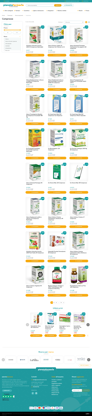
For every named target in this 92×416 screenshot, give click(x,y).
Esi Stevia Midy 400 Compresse (78, 183)
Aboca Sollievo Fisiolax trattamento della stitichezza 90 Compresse (78, 253)
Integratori (51, 10)
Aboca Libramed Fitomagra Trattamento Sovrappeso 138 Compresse (78, 47)
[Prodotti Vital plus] (69, 359)
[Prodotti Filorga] (58, 359)
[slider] (4, 30)
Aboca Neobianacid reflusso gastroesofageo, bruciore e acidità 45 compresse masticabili (55, 82)
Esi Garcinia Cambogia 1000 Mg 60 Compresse (78, 149)
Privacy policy (55, 391)
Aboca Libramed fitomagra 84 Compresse (34, 183)
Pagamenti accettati (57, 383)
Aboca (6, 39)
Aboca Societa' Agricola (11, 41)
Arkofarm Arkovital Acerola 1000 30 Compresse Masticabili (34, 46)
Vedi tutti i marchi (84, 365)
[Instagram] (36, 393)
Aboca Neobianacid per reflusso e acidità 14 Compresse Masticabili (35, 81)
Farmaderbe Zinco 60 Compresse (36, 326)
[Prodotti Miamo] (46, 359)
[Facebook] (32, 393)
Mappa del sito (55, 392)
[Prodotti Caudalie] (11, 359)
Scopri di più (6, 390)
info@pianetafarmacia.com (40, 379)
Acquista (35, 55)
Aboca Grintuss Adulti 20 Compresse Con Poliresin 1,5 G (56, 46)
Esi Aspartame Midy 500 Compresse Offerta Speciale (78, 114)
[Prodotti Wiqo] (81, 359)
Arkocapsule (8, 43)
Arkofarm (7, 46)
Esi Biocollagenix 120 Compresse (54, 149)
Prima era (28, 52)
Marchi (80, 10)
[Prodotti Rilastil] (22, 359)
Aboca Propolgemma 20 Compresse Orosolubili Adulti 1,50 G (78, 81)
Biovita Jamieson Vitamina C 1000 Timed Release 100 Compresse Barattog (56, 287)
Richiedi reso (55, 394)
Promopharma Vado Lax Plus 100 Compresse (78, 286)
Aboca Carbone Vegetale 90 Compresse (34, 286)
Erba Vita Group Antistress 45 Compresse (49, 327)
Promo (87, 10)
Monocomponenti (19, 15)
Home (3, 15)
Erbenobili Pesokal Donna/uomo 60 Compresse (56, 252)
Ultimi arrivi (55, 387)
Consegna (54, 381)
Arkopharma (8, 48)
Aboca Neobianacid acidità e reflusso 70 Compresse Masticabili (34, 218)
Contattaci (85, 1)
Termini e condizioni (57, 379)
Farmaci (18, 10)
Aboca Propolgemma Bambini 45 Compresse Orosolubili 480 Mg (34, 115)
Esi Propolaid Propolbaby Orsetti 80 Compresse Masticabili (33, 150)
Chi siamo (6, 1)
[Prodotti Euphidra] (34, 359)
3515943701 (68, 5)
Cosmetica (27, 10)
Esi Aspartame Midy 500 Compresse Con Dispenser (55, 114)
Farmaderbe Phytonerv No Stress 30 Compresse (77, 328)
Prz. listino (28, 51)
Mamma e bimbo (62, 10)
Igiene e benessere (39, 10)
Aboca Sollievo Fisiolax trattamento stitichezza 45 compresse (55, 218)
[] (20, 37)
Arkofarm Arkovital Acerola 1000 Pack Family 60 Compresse (35, 252)
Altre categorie (8, 10)
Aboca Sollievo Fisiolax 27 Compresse (77, 217)
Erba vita (7, 50)
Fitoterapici (10, 15)
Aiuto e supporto (56, 385)
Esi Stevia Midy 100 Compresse (56, 183)
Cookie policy (55, 389)
